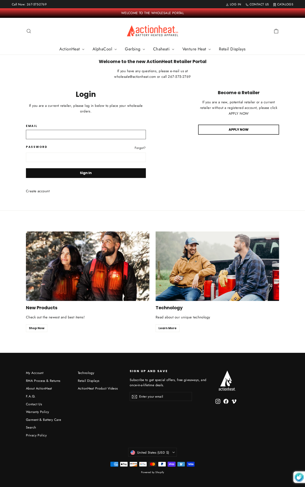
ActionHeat (70, 49)
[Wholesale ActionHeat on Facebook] (225, 401)
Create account (38, 191)
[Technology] (217, 266)
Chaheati (162, 49)
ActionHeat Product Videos (98, 388)
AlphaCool (103, 49)
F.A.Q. (31, 396)
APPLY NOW (239, 129)
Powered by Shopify (152, 472)
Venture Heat (195, 49)
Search (31, 427)
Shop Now (36, 328)
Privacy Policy (36, 435)
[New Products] (87, 266)
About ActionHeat (39, 388)
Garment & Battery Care (43, 419)
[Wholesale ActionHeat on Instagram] (217, 401)
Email (32, 126)
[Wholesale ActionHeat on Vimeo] (234, 401)
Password (37, 147)
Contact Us (34, 404)
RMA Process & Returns (43, 380)
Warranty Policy (37, 411)
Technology (86, 372)
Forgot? (140, 148)
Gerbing (133, 49)
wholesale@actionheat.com (135, 76)
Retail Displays (232, 49)
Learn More (168, 328)
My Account (34, 372)
